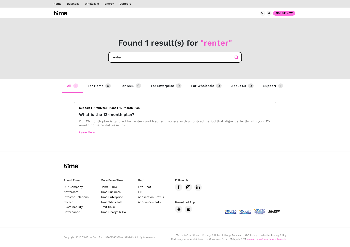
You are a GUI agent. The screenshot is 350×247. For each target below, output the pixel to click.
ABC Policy (250, 235)
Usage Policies (232, 235)
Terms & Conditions (187, 235)
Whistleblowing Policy (273, 235)
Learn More (87, 132)
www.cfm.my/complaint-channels (266, 239)
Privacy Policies (211, 235)
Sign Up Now (284, 13)
